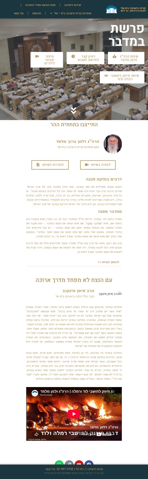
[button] (126, 58)
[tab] (74, 262)
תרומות (36, 13)
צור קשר (19, 13)
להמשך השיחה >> (108, 262)
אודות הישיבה (72, 5)
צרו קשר (50, 469)
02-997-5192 (65, 469)
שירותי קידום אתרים (53, 473)
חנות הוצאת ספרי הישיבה (40, 5)
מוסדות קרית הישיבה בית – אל (72, 13)
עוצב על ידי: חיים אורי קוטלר (91, 473)
